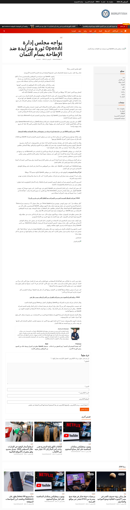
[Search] (4, 31)
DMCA (97, 1)
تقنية (90, 31)
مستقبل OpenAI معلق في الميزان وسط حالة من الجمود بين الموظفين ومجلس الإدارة (31, 346)
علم (95, 31)
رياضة (85, 31)
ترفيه (79, 31)
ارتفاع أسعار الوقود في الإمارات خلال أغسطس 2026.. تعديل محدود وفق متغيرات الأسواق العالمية (19, 449)
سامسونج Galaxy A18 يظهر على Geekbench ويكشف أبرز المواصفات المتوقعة (20, 499)
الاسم (87, 386)
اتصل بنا (103, 1)
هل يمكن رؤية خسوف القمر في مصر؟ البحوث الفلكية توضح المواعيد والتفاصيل (111, 499)
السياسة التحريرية (89, 1)
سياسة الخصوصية (78, 1)
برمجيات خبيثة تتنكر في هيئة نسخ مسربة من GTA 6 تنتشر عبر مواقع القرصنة (82, 499)
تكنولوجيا (93, 493)
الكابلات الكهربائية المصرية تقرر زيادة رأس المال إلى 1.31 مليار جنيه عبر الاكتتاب (68, 26)
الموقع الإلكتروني (84, 399)
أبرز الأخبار (115, 31)
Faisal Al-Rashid (75, 451)
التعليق (86, 361)
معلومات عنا (110, 1)
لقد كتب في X (39, 283)
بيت (121, 31)
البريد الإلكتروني (84, 393)
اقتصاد (100, 31)
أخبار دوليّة (107, 31)
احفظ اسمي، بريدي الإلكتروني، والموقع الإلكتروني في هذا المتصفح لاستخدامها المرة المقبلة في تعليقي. (58, 405)
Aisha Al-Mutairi (56, 59)
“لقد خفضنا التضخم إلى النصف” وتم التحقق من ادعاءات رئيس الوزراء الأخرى (65, 346)
